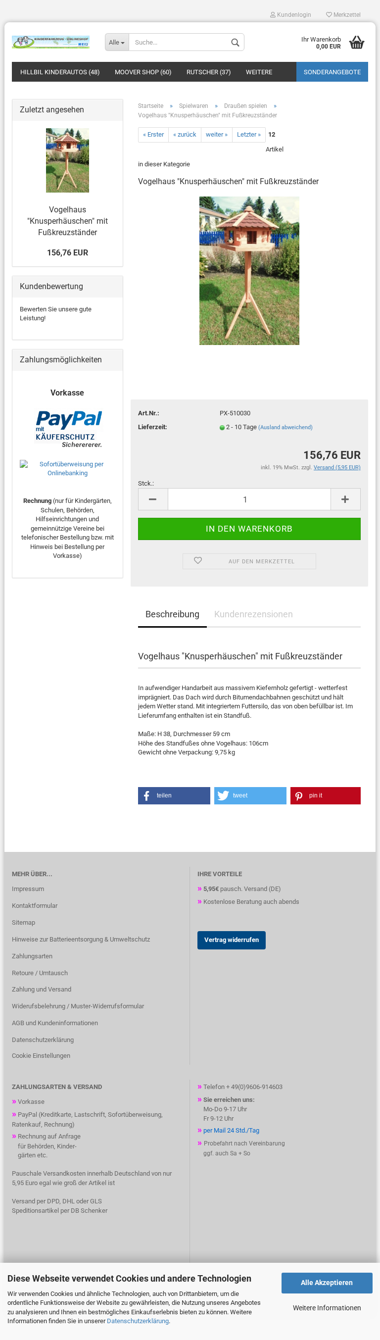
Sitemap (23, 922)
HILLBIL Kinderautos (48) (60, 72)
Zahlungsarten (32, 956)
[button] (174, 795)
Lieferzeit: (152, 427)
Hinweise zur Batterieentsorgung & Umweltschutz (81, 939)
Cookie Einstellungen (41, 1055)
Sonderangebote (332, 72)
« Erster (153, 134)
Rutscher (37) (209, 72)
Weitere (259, 72)
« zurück (184, 134)
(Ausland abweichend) (285, 427)
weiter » (217, 134)
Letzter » (249, 134)
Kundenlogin (293, 14)
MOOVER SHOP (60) (143, 72)
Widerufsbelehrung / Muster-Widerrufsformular (78, 1006)
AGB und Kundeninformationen (55, 1023)
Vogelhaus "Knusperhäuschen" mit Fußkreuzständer (67, 221)
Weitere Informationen (327, 1308)
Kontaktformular (34, 905)
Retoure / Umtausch (40, 973)
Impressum (28, 889)
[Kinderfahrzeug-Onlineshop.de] (51, 42)
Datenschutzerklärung (138, 1321)
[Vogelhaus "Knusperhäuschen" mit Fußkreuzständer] (249, 270)
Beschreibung (172, 614)
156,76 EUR (67, 252)
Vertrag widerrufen (231, 939)
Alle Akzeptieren (327, 1283)
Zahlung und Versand (41, 989)
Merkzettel (346, 14)
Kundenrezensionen (253, 614)
